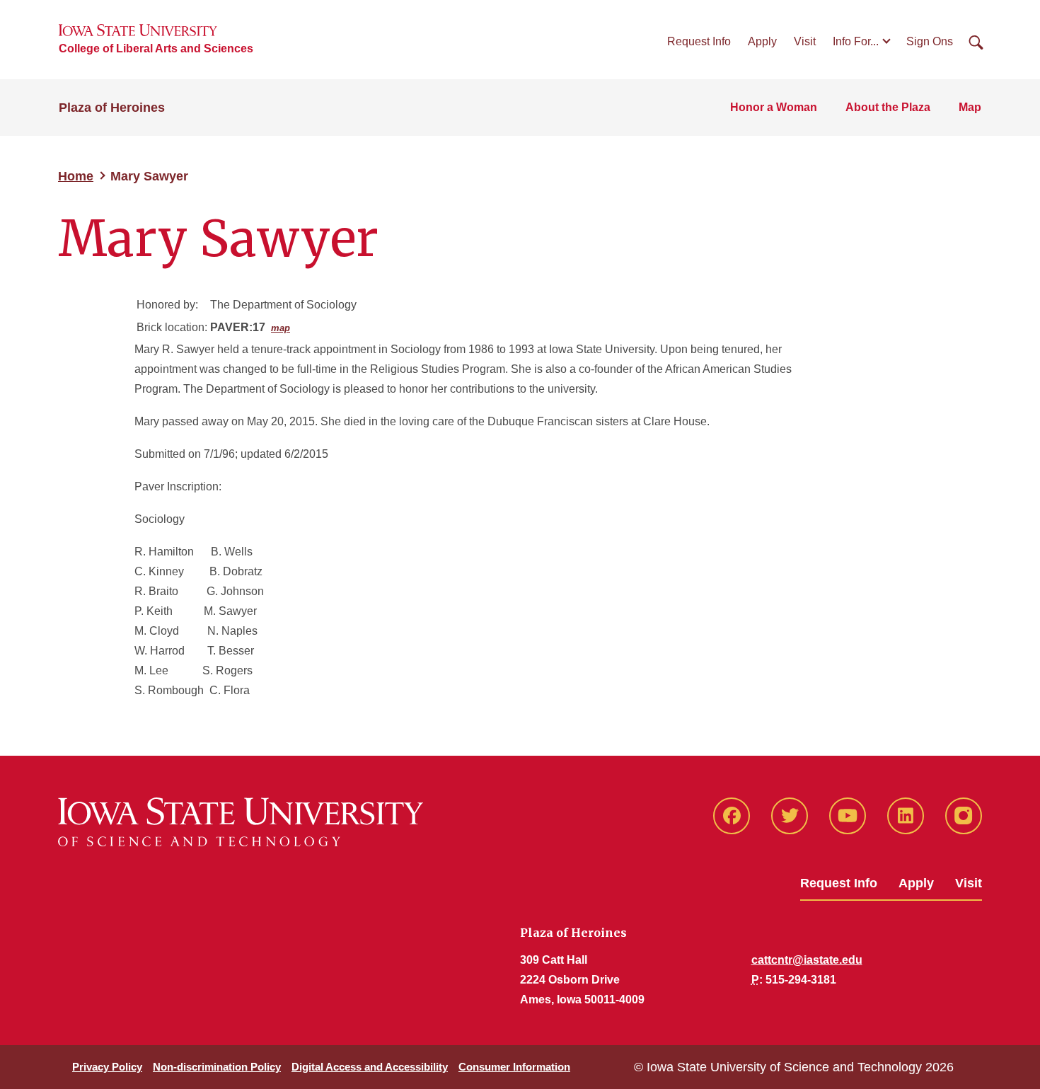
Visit (805, 41)
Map (970, 107)
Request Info (699, 41)
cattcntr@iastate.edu (806, 960)
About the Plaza (887, 107)
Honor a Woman (773, 107)
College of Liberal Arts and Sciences (156, 48)
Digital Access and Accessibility (369, 1067)
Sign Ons (929, 41)
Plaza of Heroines (112, 107)
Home (75, 176)
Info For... (856, 41)
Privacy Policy (107, 1067)
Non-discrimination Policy (217, 1067)
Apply (762, 41)
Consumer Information (514, 1067)
